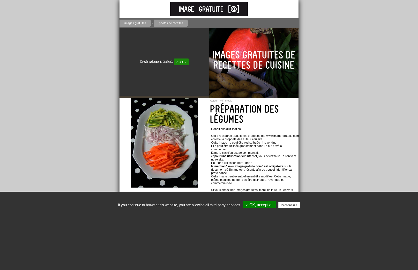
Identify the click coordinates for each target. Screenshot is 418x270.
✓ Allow (181, 62)
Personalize (289, 205)
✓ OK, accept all (259, 205)
